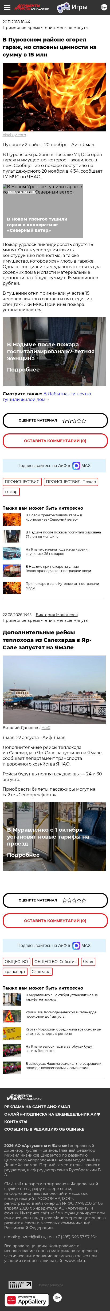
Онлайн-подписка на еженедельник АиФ (52, 1114)
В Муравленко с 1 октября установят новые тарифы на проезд (48, 837)
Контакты (15, 1121)
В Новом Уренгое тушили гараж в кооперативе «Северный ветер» (54, 517)
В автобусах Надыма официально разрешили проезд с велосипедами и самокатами (63, 1066)
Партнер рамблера (50, 1285)
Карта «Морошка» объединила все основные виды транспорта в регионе (63, 1031)
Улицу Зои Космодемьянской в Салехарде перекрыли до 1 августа (61, 1014)
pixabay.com (14, 134)
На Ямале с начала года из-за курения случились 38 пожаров (57, 551)
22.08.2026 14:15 (17, 614)
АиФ (46, 727)
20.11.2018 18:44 (16, 22)
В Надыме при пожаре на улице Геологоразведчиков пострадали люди (58, 568)
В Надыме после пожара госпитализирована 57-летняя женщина (51, 351)
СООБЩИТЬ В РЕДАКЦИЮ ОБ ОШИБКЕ (44, 1129)
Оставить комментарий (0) (55, 440)
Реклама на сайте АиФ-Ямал (37, 1106)
